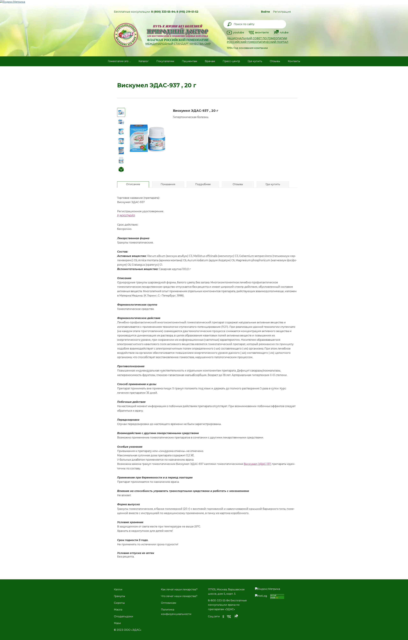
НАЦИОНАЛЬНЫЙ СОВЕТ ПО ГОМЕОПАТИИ (257, 38)
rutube (284, 32)
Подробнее (203, 184)
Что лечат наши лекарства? (179, 596)
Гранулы (119, 596)
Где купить (273, 184)
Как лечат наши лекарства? (179, 589)
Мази (117, 623)
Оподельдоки (123, 616)
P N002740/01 (126, 215)
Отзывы (275, 61)
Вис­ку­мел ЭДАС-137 (257, 464)
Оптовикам (168, 602)
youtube (238, 32)
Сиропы (119, 602)
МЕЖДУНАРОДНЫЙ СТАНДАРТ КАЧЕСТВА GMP (178, 43)
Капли (118, 589)
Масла (118, 609)
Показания (168, 184)
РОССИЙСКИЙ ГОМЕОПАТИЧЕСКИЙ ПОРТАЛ (257, 42)
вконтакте (262, 32)
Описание (133, 184)
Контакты (294, 61)
